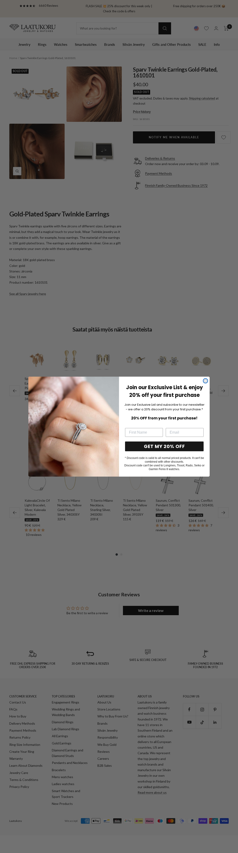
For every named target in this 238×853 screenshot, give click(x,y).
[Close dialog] (205, 380)
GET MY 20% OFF (164, 446)
